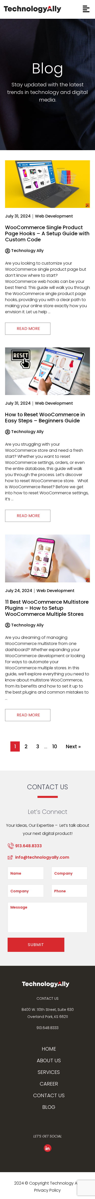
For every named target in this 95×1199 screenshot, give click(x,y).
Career (49, 1083)
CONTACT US (47, 998)
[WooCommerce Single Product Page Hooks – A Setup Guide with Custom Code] (47, 184)
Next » (73, 746)
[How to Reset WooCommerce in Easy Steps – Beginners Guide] (47, 371)
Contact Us (49, 1095)
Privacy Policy (47, 1190)
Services (49, 1072)
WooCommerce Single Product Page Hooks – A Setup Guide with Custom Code (47, 233)
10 (54, 746)
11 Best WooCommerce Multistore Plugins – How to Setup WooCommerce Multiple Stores (47, 608)
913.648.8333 (47, 1027)
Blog (48, 1107)
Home (49, 1048)
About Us (49, 1060)
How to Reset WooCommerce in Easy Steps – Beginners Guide (45, 417)
